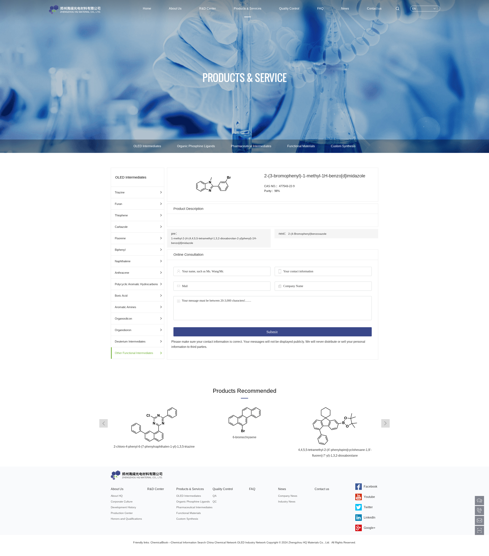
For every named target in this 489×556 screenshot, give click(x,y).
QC (215, 501)
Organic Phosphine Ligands (196, 146)
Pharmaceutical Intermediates (251, 146)
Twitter (368, 507)
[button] (385, 423)
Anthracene (122, 272)
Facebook (370, 486)
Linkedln (369, 517)
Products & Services (247, 8)
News (345, 8)
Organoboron (123, 330)
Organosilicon (123, 318)
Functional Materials (301, 146)
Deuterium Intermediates (130, 341)
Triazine (120, 192)
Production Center (122, 513)
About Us (175, 8)
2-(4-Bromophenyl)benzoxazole (307, 233)
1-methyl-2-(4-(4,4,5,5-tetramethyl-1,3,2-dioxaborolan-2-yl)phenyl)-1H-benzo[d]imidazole (214, 240)
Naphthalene (122, 261)
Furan (118, 203)
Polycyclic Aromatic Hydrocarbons (136, 284)
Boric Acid (121, 295)
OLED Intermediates (147, 146)
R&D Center (207, 8)
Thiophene (121, 215)
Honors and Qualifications (126, 518)
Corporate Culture (122, 501)
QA (214, 495)
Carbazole (121, 226)
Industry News (286, 501)
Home (147, 8)
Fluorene (120, 238)
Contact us (374, 8)
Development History (123, 507)
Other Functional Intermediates (134, 353)
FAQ (320, 8)
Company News (287, 495)
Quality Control (289, 8)
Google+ (369, 527)
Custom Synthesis (343, 146)
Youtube (369, 496)
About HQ (117, 495)
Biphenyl (120, 249)
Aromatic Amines (125, 307)
